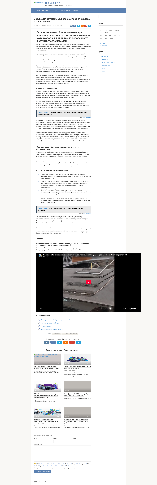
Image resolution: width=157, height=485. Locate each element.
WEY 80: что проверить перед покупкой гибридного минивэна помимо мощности (46, 395)
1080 (113, 27)
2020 (101, 33)
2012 (101, 30)
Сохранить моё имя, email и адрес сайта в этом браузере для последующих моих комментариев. (62, 468)
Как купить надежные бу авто (50, 323)
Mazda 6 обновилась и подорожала (51, 329)
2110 (115, 35)
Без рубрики (104, 60)
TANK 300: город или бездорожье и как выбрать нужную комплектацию (77, 368)
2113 (101, 38)
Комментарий (38, 444)
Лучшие (102, 43)
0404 (109, 27)
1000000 (111, 38)
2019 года (117, 30)
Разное (75, 10)
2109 (110, 35)
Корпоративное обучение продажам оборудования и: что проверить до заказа (46, 421)
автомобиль (57, 333)
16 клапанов (102, 27)
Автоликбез (104, 56)
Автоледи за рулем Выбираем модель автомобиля (56, 320)
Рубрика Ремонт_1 (47, 326)
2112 (120, 35)
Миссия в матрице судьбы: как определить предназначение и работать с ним (76, 421)
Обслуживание (65, 10)
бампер (66, 333)
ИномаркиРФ (52, 2)
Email (55, 438)
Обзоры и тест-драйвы (43, 10)
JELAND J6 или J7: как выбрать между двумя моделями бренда (46, 367)
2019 (110, 30)
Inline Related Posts (87, 117)
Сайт (74, 438)
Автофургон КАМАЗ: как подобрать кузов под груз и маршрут (77, 395)
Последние (103, 45)
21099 (106, 38)
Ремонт (55, 10)
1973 (118, 27)
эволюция (74, 333)
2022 (111, 33)
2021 (106, 33)
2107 (101, 35)
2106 (116, 33)
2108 (106, 35)
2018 (106, 30)
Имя (35, 438)
